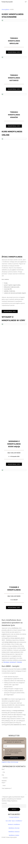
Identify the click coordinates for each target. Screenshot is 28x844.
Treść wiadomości (7, 788)
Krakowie (19, 662)
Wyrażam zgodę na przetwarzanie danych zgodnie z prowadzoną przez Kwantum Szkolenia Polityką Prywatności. (13, 799)
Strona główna (5, 9)
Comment (4, 803)
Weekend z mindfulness (14, 824)
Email (3, 782)
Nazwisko (4, 780)
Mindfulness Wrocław (14, 828)
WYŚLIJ (14, 809)
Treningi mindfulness (14, 817)
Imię (3, 769)
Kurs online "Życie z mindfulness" (14, 821)
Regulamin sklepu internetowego (10, 762)
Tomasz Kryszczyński (7, 2)
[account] (19, 2)
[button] (26, 2)
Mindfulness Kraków (14, 835)
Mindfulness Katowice (14, 831)
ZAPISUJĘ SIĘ (14, 758)
